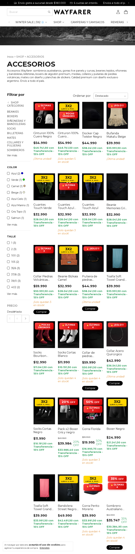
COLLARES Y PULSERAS (15, 144)
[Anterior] (7, 3)
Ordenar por (82, 95)
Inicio (10, 56)
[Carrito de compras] (126, 12)
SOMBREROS (15, 150)
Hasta (18, 311)
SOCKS (11, 128)
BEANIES (13, 111)
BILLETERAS (15, 133)
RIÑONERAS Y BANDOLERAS (16, 122)
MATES (11, 137)
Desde (10, 311)
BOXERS (12, 116)
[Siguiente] (128, 3)
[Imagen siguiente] (49, 113)
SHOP (57, 22)
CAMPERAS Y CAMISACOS (87, 22)
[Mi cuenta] (118, 12)
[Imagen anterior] (38, 113)
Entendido (45, 548)
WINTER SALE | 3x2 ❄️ (29, 22)
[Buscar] (49, 12)
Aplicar (25, 318)
